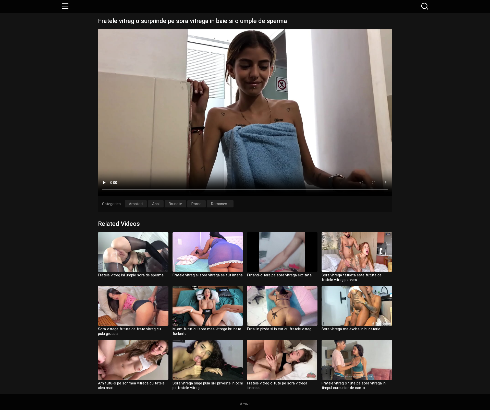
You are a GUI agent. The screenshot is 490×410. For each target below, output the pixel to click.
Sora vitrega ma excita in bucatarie (351, 329)
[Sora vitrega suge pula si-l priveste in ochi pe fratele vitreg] (208, 360)
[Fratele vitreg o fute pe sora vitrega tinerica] (282, 360)
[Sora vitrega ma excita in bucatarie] (357, 306)
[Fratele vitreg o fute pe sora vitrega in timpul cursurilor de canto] (357, 360)
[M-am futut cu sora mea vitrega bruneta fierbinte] (208, 306)
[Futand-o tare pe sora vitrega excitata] (282, 252)
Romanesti (220, 204)
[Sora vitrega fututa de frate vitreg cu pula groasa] (133, 306)
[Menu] (65, 6)
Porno (196, 204)
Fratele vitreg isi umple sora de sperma (131, 275)
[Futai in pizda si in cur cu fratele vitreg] (282, 306)
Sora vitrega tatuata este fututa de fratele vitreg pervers (352, 277)
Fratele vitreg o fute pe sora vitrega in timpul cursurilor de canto (354, 385)
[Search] (425, 6)
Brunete (175, 204)
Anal (156, 204)
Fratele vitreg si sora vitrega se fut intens (208, 275)
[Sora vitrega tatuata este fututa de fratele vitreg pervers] (357, 252)
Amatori (136, 204)
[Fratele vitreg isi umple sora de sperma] (133, 252)
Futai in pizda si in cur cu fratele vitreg (279, 329)
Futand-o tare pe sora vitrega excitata (279, 275)
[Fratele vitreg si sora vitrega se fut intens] (208, 252)
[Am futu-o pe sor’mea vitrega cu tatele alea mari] (133, 360)
